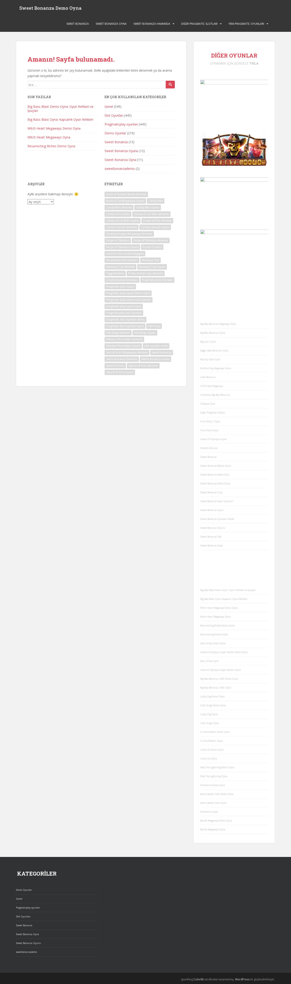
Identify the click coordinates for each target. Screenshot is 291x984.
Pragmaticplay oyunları (121, 124)
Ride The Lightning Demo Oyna (217, 767)
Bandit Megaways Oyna (212, 829)
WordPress (242, 979)
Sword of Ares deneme (143, 366)
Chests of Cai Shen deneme (151, 214)
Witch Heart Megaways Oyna (49, 137)
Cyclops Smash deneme (121, 227)
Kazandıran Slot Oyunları (122, 260)
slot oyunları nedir (156, 346)
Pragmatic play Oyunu (120, 286)
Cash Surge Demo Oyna (213, 705)
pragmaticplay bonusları (122, 280)
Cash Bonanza (208, 377)
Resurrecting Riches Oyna (214, 634)
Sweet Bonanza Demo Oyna (50, 8)
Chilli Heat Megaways (211, 386)
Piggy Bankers (115, 273)
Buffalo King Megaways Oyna (215, 368)
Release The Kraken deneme (124, 339)
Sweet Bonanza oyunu (155, 359)
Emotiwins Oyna (209, 811)
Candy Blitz (155, 201)
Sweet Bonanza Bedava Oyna (215, 465)
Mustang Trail (150, 260)
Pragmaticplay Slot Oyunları (124, 313)
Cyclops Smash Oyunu (155, 227)
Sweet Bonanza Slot (210, 536)
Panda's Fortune (208, 448)
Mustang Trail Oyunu (152, 267)
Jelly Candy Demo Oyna (213, 643)
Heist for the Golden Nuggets (125, 253)
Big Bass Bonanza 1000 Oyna (215, 687)
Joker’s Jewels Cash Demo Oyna (216, 794)
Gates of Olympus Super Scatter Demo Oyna (224, 652)
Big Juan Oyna (208, 341)
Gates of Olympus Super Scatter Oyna (220, 669)
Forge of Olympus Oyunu (122, 247)
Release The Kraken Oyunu (123, 346)
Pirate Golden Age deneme (145, 273)
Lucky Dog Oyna (209, 714)
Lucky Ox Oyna (208, 758)
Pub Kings (154, 326)
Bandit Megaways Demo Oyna (216, 820)
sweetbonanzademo (120, 168)
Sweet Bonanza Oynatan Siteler (217, 519)
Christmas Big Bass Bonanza (215, 394)
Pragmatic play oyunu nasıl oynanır (128, 300)
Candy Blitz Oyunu (147, 207)
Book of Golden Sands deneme (126, 194)
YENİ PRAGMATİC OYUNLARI (246, 24)
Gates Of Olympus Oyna (213, 439)
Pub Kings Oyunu (145, 333)
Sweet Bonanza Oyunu (121, 151)
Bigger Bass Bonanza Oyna (214, 350)
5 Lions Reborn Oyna (211, 740)
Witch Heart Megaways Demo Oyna (54, 128)
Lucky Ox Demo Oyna (212, 749)
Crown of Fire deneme (157, 221)
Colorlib (198, 979)
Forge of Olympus (117, 240)
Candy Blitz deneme (119, 207)
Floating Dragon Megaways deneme (129, 234)
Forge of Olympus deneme (150, 240)
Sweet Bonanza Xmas (211, 545)
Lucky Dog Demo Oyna (212, 696)
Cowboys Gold (207, 403)
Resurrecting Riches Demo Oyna (51, 146)
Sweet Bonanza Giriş (211, 492)
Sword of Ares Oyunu (119, 372)
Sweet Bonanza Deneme (121, 359)
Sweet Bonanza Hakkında (151, 24)
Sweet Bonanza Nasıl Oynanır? (216, 501)
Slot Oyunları (114, 115)
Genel (109, 106)
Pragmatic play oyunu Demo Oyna (128, 293)
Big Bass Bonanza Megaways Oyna (218, 323)
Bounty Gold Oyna (210, 359)
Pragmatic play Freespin (157, 280)
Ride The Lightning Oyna (213, 776)
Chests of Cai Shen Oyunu (122, 221)
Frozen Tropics (152, 247)
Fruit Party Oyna (209, 430)
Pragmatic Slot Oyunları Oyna (125, 326)
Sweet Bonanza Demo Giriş (214, 474)
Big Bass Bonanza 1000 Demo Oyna (219, 678)
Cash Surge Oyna (209, 723)
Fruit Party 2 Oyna (210, 421)
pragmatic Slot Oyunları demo (125, 319)
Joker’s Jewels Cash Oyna (213, 802)
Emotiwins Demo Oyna (212, 785)
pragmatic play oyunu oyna (123, 306)
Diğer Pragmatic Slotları (199, 24)
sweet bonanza (161, 352)
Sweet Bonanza (77, 24)
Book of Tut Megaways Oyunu (125, 201)
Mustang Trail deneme (120, 267)
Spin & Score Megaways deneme (127, 352)
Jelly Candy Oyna (209, 661)
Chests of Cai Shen (118, 214)
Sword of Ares (115, 366)
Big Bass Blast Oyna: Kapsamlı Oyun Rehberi (60, 119)
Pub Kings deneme (118, 333)
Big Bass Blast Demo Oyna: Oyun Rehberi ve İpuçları (60, 108)
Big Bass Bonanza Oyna (212, 332)
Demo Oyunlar (115, 133)
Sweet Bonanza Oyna (111, 24)
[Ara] (170, 84)
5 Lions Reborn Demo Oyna (215, 732)
